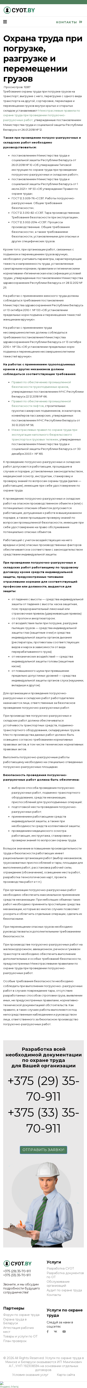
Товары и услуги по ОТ (20, 1336)
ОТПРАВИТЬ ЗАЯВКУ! (43, 1150)
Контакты (67, 22)
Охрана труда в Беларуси (15, 1321)
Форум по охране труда (21, 1315)
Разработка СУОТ (60, 1268)
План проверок (15, 1341)
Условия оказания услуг (30, 1375)
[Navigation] (5, 22)
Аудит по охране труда (64, 1290)
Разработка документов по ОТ (65, 1275)
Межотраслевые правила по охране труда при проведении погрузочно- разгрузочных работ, (41, 115)
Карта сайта (66, 1375)
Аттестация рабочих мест (18, 1330)
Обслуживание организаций (58, 1284)
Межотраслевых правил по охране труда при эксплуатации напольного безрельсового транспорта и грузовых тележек (44, 434)
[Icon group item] (48, 1332)
